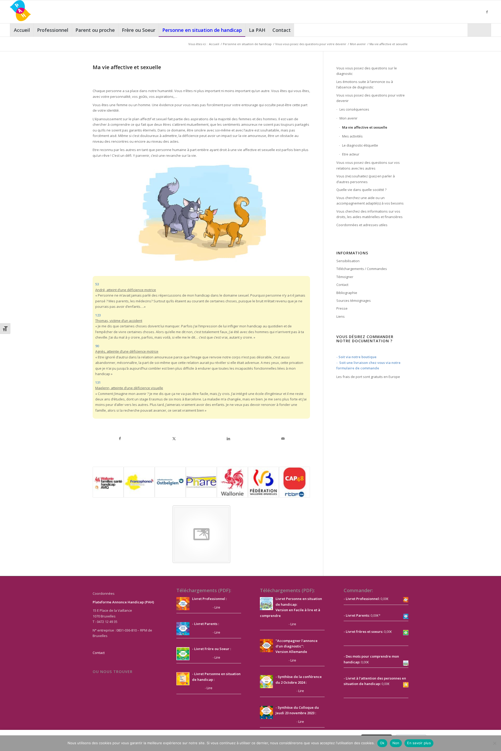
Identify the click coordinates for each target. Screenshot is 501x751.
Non (395, 743)
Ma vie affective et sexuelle (364, 127)
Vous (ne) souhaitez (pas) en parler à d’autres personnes (365, 179)
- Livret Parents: (357, 615)
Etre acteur (350, 154)
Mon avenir (348, 118)
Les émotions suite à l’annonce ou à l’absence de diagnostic (364, 84)
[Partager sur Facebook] (120, 438)
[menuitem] (21, 30)
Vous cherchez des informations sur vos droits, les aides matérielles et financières (369, 214)
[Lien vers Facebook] (487, 12)
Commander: (358, 590)
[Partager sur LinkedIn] (228, 438)
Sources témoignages (353, 300)
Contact (342, 284)
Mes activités (352, 136)
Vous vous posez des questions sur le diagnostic (366, 71)
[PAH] (20, 11)
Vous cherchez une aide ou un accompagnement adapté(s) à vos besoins (370, 200)
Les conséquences (354, 109)
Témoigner (344, 276)
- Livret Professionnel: (362, 598)
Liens (340, 316)
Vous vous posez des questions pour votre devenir (370, 98)
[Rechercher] (479, 30)
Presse (342, 308)
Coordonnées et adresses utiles (361, 225)
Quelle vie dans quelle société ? (361, 189)
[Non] (494, 743)
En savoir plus (419, 743)
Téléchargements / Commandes (361, 268)
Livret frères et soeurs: (364, 631)
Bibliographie (346, 292)
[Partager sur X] (174, 438)
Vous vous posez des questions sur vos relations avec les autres (368, 165)
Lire (217, 607)
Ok (382, 743)
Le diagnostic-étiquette (360, 145)
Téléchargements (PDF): (203, 590)
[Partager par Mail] (283, 438)
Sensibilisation (348, 261)
